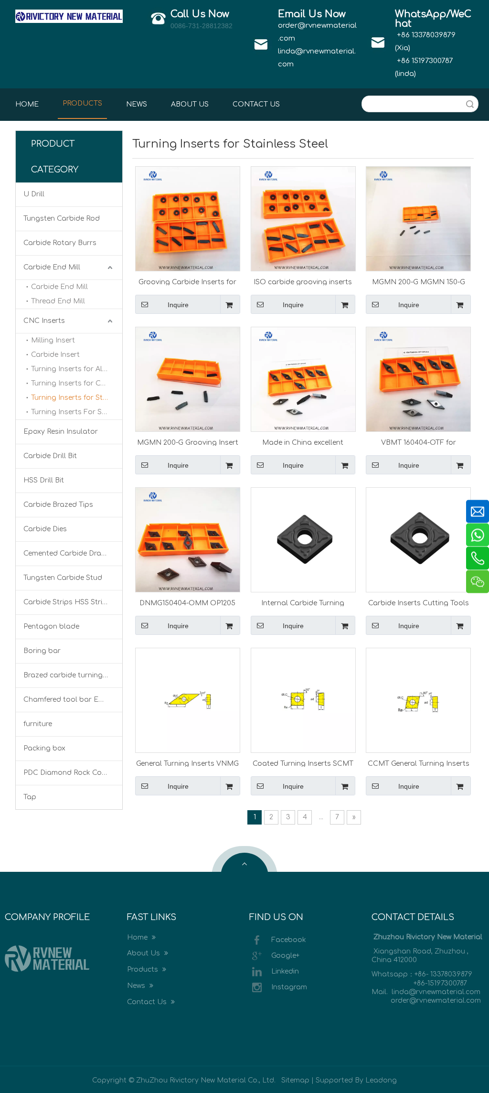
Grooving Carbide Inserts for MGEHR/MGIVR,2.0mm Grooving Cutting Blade (187, 282)
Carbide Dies (45, 529)
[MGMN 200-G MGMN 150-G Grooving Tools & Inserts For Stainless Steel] (418, 218)
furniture (37, 724)
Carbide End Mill (51, 267)
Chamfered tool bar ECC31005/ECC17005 (72, 699)
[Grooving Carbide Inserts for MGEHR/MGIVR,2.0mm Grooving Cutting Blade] (188, 218)
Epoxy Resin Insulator (60, 431)
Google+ (285, 955)
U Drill (33, 194)
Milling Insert (53, 340)
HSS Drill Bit (43, 480)
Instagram (289, 986)
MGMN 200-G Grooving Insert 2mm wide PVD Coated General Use (187, 442)
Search (470, 104)
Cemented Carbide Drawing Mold (72, 553)
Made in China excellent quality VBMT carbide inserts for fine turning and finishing (302, 442)
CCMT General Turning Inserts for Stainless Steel (418, 763)
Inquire (178, 305)
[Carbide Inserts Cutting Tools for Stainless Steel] (418, 539)
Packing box (44, 748)
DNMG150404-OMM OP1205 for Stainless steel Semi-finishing (187, 603)
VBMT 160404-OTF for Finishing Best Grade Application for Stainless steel (418, 442)
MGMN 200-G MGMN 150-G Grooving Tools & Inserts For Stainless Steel (418, 282)
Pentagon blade (51, 626)
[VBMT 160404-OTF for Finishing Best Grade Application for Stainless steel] (418, 378)
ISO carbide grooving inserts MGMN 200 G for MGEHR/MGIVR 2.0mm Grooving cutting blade (303, 282)
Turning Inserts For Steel (72, 412)
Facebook (288, 939)
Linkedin (285, 971)
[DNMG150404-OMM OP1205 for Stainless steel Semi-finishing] (188, 539)
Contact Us (148, 1002)
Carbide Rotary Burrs (59, 242)
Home (138, 937)
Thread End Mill (58, 301)
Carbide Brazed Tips (58, 504)
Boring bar (42, 650)
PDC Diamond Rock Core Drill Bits (72, 772)
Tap (29, 797)
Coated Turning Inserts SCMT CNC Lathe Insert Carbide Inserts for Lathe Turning (303, 763)
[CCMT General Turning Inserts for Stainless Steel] (418, 699)
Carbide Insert (55, 354)
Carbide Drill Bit (50, 456)
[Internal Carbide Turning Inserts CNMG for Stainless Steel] (303, 539)
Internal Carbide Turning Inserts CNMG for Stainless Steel (303, 603)
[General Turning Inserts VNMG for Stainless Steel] (188, 699)
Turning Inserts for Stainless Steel (76, 397)
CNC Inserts (44, 320)
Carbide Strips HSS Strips (67, 602)
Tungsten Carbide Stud (62, 577)
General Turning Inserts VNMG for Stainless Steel (187, 763)
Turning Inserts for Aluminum (76, 369)
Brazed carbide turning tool (71, 675)
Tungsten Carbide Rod (61, 218)
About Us (144, 953)
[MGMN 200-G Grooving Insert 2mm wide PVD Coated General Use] (188, 378)
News (137, 985)
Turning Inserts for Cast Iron (76, 383)
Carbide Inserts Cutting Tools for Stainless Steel (418, 603)
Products (143, 969)
